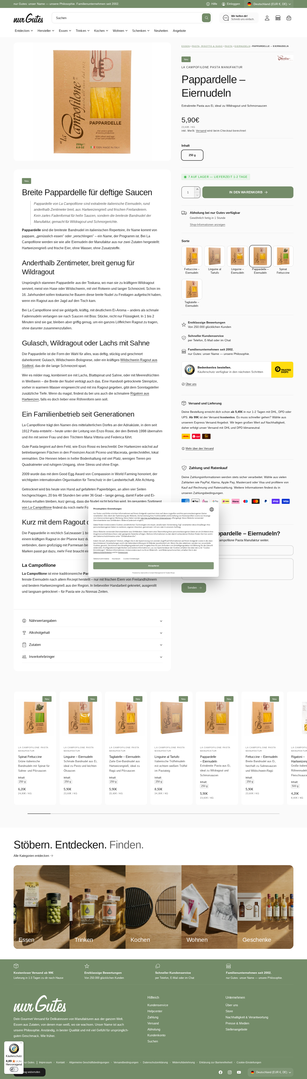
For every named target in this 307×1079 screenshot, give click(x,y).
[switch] (14, 1069)
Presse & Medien (237, 1023)
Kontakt (60, 1062)
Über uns (191, 384)
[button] (288, 17)
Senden (192, 587)
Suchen (152, 1041)
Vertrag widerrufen (29, 1072)
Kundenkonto (156, 1035)
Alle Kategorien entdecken (31, 855)
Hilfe (214, 3)
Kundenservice (157, 1005)
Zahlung (152, 1017)
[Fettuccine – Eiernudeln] (191, 256)
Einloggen (233, 3)
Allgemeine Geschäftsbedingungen (89, 1062)
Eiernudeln (242, 46)
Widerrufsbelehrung (183, 1062)
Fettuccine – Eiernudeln (262, 756)
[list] (153, 972)
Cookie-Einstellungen (249, 1062)
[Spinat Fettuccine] (283, 256)
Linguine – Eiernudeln (78, 756)
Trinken (81, 30)
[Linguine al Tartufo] (214, 256)
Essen (63, 30)
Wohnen (118, 30)
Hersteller (44, 30)
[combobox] (132, 17)
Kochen (99, 30)
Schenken (139, 30)
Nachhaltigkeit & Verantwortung (247, 1017)
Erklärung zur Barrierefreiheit (215, 1062)
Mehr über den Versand (200, 448)
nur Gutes (28, 1062)
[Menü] (21, 1043)
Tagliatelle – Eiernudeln (124, 756)
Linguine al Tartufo (167, 756)
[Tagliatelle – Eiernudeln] (191, 289)
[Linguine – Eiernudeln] (237, 256)
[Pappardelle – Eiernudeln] (260, 256)
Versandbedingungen (126, 1062)
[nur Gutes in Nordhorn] (278, 17)
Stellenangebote (236, 1029)
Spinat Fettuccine (30, 756)
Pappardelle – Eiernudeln (208, 759)
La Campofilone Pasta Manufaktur (211, 67)
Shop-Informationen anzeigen (207, 224)
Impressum (45, 1062)
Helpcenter (154, 1011)
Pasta (228, 46)
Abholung (153, 1029)
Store (229, 1011)
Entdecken (22, 30)
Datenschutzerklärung (155, 1062)
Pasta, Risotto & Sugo (207, 46)
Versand (201, 130)
